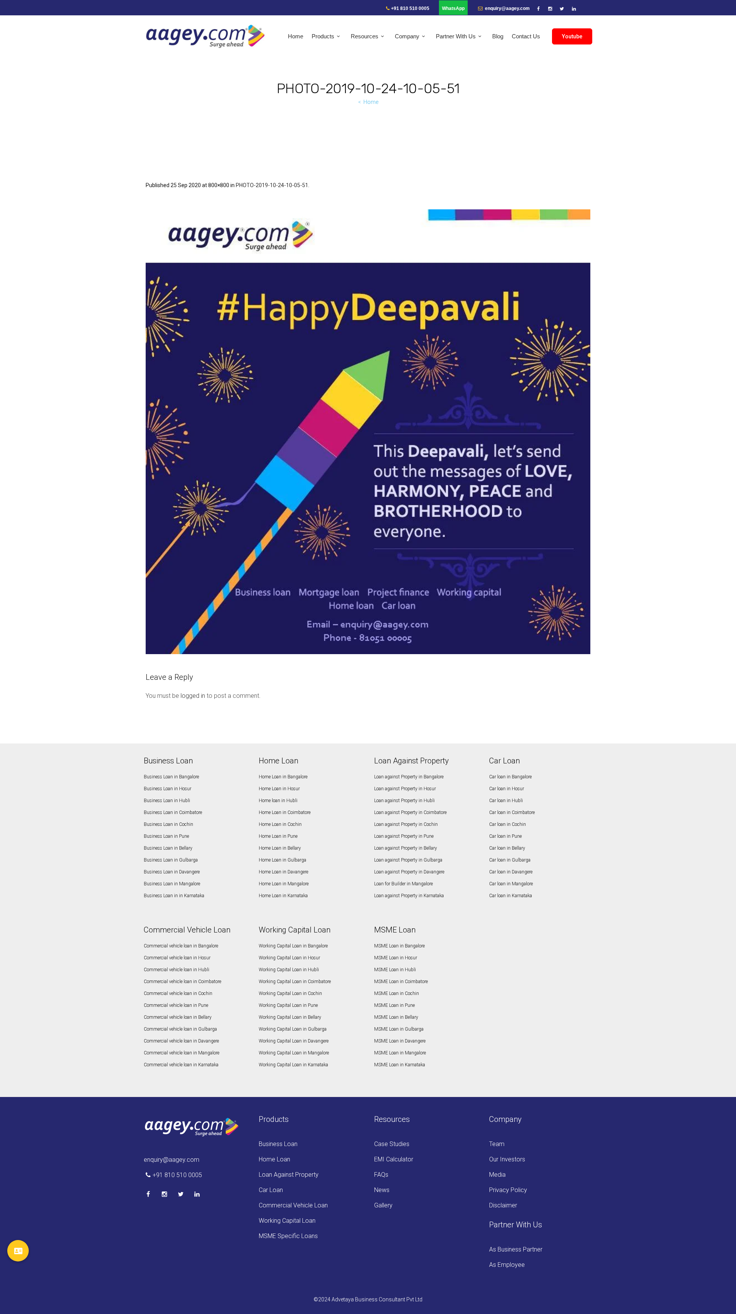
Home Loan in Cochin (280, 824)
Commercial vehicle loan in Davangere (181, 1041)
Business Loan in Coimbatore (173, 812)
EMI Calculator (393, 1159)
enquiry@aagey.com (507, 8)
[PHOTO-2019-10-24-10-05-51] (368, 431)
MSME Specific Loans (288, 1236)
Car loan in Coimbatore (512, 812)
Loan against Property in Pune (404, 836)
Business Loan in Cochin (168, 824)
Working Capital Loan (287, 1220)
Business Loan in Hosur (167, 788)
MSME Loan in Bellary (396, 1017)
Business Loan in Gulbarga (171, 860)
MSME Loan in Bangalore (399, 946)
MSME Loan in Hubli (395, 969)
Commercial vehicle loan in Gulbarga (180, 1029)
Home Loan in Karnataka (283, 895)
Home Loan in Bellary (280, 848)
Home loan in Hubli (278, 800)
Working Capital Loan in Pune (288, 1005)
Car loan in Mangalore (511, 883)
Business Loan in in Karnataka (174, 895)
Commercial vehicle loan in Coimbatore (182, 981)
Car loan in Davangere (510, 872)
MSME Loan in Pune (394, 1005)
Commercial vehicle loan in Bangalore (181, 946)
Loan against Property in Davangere (409, 872)
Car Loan (271, 1190)
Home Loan (274, 1159)
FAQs (381, 1174)
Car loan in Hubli (506, 800)
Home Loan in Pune (278, 836)
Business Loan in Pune (166, 836)
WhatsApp (453, 8)
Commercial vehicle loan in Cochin (178, 993)
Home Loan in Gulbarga (282, 860)
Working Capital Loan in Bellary (290, 1017)
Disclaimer (503, 1205)
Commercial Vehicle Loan (293, 1205)
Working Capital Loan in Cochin (290, 993)
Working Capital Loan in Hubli (289, 969)
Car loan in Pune (505, 836)
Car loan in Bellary (507, 848)
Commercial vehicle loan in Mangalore (181, 1053)
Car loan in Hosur (506, 788)
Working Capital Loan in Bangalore (293, 946)
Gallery (383, 1205)
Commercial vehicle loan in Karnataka (181, 1064)
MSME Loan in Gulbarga (399, 1029)
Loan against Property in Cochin (406, 824)
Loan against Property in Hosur (405, 788)
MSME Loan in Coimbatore (401, 981)
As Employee (507, 1264)
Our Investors (507, 1159)
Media (497, 1174)
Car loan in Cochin (507, 824)
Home (370, 102)
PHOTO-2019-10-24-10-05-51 (272, 185)
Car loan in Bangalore (510, 777)
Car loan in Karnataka (510, 895)
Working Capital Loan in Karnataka (293, 1064)
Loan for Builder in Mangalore (403, 883)
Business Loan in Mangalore (172, 883)
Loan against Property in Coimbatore (410, 812)
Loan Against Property (289, 1174)
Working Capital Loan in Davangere (294, 1041)
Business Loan (278, 1144)
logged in (193, 695)
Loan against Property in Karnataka (409, 895)
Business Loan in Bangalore (171, 777)
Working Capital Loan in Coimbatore (295, 981)
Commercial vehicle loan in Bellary (178, 1017)
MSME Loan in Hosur (395, 957)
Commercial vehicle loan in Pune (176, 1005)
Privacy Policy (508, 1190)
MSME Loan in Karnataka (399, 1064)
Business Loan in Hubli (167, 800)
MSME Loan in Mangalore (400, 1053)
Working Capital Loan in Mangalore (294, 1053)
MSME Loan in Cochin (396, 993)
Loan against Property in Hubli (404, 800)
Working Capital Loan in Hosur (289, 957)
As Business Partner (515, 1249)
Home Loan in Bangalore (283, 777)
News (381, 1190)
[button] (18, 1250)
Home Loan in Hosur (279, 788)
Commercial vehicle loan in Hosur (177, 957)
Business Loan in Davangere (172, 872)
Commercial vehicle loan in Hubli (176, 969)
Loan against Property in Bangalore (409, 777)
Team (496, 1144)
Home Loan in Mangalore (284, 883)
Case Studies (391, 1144)
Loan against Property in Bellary (405, 848)
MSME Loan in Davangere (400, 1041)
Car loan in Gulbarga (510, 860)
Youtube (572, 36)
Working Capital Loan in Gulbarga (293, 1029)
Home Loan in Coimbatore (284, 812)
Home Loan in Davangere (283, 872)
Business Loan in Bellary (168, 848)
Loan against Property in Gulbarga (408, 860)
